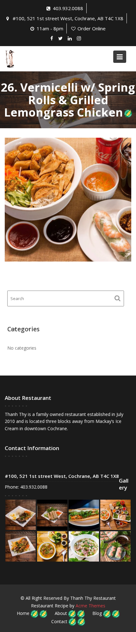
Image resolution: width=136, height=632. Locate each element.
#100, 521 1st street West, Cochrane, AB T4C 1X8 (68, 18)
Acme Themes (90, 606)
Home (23, 613)
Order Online (91, 28)
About (61, 613)
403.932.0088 (68, 8)
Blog (97, 613)
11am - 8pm (50, 28)
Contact (59, 621)
